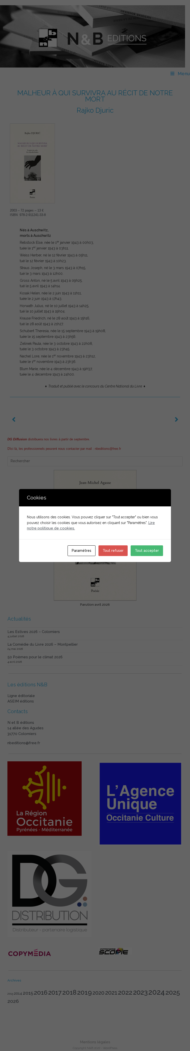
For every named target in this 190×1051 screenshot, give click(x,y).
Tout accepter (147, 551)
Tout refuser (113, 551)
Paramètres (81, 551)
